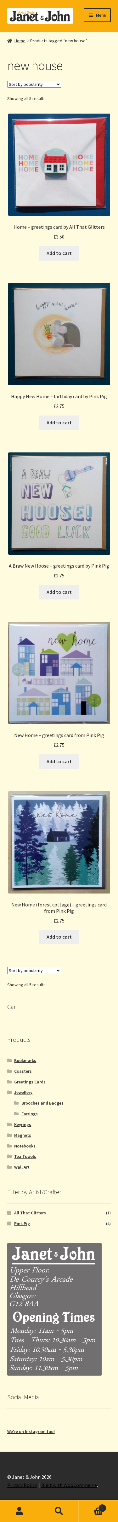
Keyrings (22, 1124)
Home (19, 41)
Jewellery (23, 1092)
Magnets (22, 1135)
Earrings (29, 1114)
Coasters (23, 1071)
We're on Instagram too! (31, 1431)
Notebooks (25, 1146)
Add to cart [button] (59, 253)
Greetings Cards (30, 1082)
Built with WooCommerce (69, 1485)
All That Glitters (30, 1213)
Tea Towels (25, 1156)
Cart (91, 1505)
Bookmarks (25, 1060)
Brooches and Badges (42, 1103)
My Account (19, 1511)
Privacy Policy (22, 1485)
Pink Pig (22, 1223)
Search (59, 1511)
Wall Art (22, 1167)
